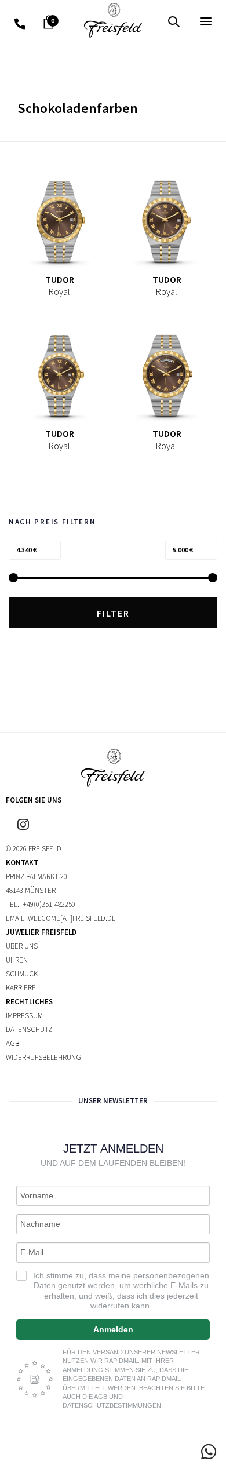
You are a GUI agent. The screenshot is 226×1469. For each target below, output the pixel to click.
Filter (113, 613)
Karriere (21, 988)
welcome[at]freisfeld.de (72, 918)
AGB (12, 1043)
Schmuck (22, 974)
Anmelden (113, 1329)
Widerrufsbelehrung (43, 1057)
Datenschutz (29, 1029)
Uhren (17, 960)
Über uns (22, 946)
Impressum (24, 1015)
